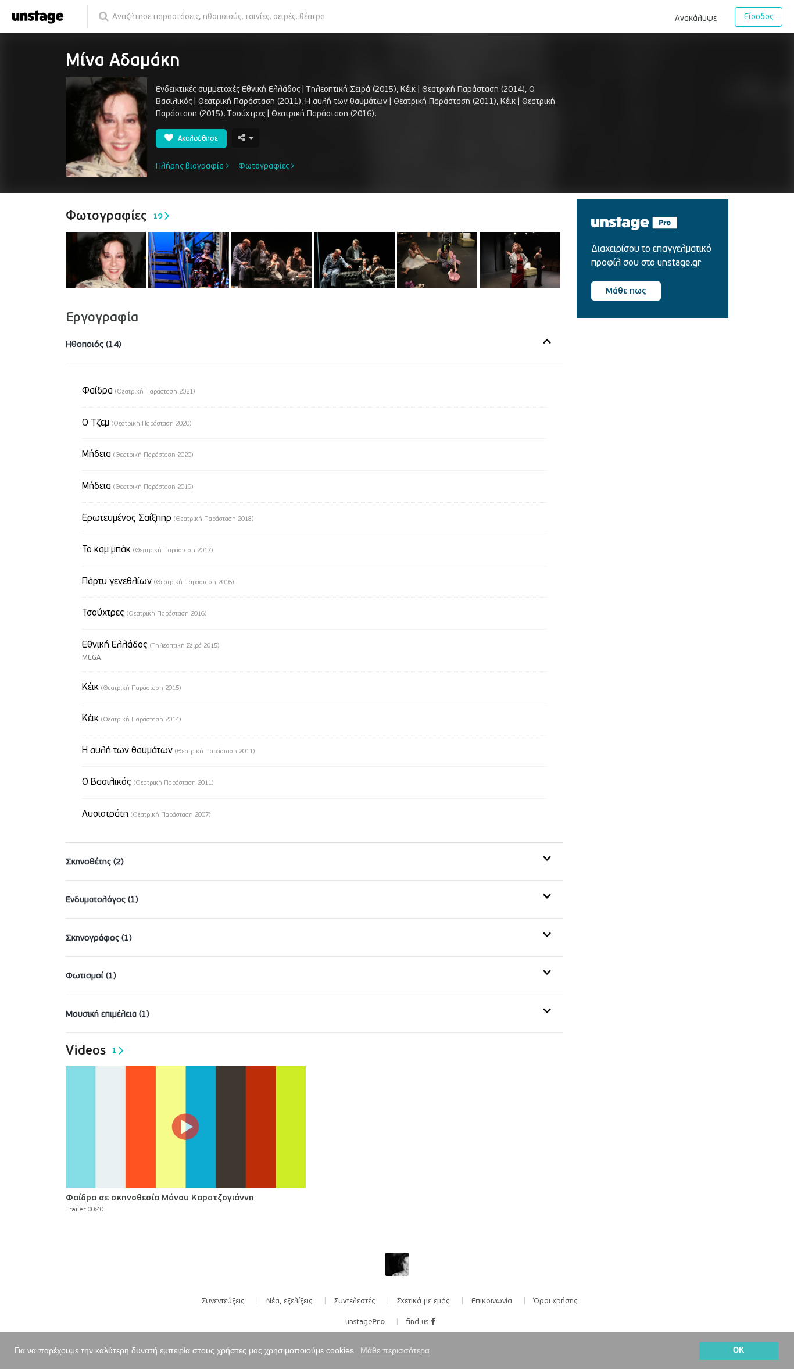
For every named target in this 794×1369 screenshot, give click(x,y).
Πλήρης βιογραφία (191, 166)
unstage (365, 1322)
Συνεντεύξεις (223, 1301)
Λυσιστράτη (146, 814)
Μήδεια (137, 454)
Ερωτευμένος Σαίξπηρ (167, 518)
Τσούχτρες (144, 612)
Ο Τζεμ (136, 422)
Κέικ (131, 687)
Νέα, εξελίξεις (289, 1301)
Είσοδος (758, 16)
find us (418, 1322)
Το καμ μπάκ (147, 549)
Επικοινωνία (491, 1301)
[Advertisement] (664, 425)
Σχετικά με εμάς (423, 1301)
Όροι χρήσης (556, 1301)
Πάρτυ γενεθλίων (158, 581)
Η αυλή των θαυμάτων (168, 750)
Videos (91, 1050)
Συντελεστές (354, 1301)
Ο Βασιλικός (147, 782)
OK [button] (738, 1350)
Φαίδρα (138, 390)
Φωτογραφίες (264, 166)
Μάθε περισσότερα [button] (395, 1350)
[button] (696, 16)
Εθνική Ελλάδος (150, 644)
